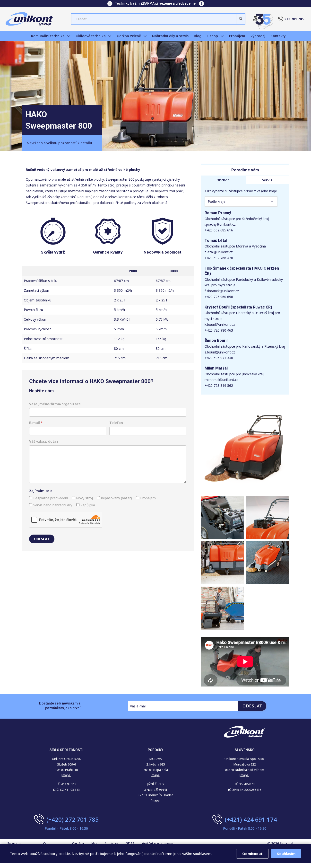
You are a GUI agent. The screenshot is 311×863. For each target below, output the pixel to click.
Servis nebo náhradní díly (52, 505)
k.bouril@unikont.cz (220, 324)
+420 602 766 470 (219, 257)
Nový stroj (84, 498)
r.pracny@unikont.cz (220, 224)
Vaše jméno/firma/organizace (55, 404)
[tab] (223, 180)
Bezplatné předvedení (50, 498)
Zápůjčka (87, 505)
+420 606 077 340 (219, 357)
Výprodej (258, 36)
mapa (156, 775)
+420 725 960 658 (219, 296)
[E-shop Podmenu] (222, 36)
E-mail (36, 422)
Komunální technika (48, 36)
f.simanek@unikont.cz (222, 291)
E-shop (212, 36)
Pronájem (237, 36)
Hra (94, 843)
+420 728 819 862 (219, 385)
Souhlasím (286, 853)
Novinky (111, 843)
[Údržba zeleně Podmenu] (145, 36)
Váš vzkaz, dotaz (43, 441)
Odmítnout (252, 853)
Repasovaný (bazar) (116, 498)
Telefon (116, 422)
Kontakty (278, 36)
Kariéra (78, 843)
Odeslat (42, 539)
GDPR (130, 843)
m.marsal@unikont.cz (221, 379)
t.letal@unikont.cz (219, 252)
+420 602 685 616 (219, 230)
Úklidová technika (91, 36)
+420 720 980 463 (219, 330)
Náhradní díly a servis (170, 36)
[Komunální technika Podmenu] (68, 36)
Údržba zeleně (129, 36)
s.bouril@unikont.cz (220, 352)
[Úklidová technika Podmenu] (110, 36)
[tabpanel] (245, 289)
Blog (197, 36)
